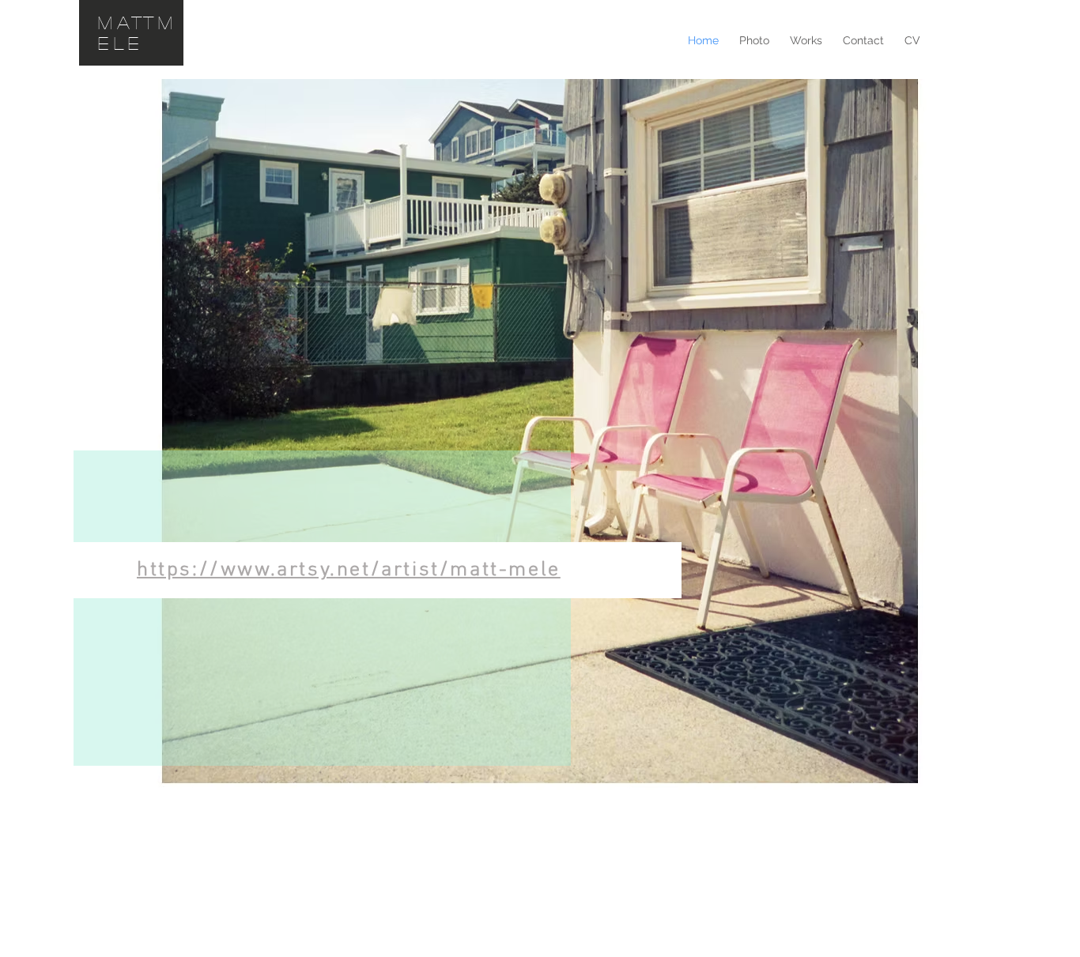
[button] (754, 40)
